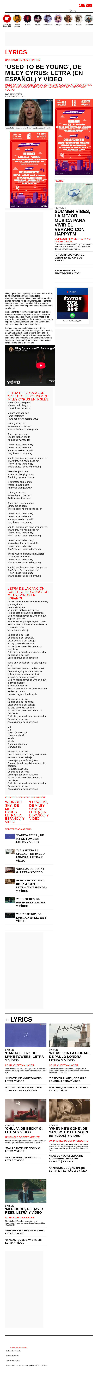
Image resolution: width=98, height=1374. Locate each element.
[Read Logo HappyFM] (19, 5)
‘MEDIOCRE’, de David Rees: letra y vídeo (30, 902)
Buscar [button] (91, 11)
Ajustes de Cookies (13, 1361)
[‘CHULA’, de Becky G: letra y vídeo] (10, 870)
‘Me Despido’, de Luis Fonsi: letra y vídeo (31, 918)
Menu (6, 11)
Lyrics (16, 52)
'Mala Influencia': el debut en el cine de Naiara (69, 257)
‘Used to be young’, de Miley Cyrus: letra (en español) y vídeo (44, 73)
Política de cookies (12, 1356)
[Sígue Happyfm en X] (87, 6)
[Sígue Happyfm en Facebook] (80, 6)
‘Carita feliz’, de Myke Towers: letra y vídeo (30, 839)
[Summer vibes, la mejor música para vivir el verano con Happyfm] (74, 194)
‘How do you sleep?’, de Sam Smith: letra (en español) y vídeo (66, 1158)
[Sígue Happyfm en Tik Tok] (90, 6)
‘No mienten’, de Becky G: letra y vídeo (22, 1159)
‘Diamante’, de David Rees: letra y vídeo (23, 1241)
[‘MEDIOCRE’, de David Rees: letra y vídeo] (10, 900)
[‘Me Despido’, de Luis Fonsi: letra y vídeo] (10, 915)
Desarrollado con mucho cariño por (26, 1365)
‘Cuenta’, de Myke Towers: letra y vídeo (23, 1079)
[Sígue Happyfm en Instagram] (83, 6)
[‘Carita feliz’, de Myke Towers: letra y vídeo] (10, 836)
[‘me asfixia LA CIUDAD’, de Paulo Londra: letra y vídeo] (10, 851)
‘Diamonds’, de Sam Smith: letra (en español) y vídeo (68, 1169)
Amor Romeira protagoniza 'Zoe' (67, 272)
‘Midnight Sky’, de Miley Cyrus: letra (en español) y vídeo (14, 812)
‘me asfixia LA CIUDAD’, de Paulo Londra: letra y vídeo (30, 855)
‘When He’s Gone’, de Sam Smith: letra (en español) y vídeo (31, 885)
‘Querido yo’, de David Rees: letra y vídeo (24, 1232)
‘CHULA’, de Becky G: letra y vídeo (30, 870)
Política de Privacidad (13, 1351)
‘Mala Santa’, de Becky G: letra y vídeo (23, 1149)
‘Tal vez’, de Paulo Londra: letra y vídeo (68, 1089)
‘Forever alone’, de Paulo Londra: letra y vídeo (68, 1079)
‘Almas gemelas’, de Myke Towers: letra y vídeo (23, 1089)
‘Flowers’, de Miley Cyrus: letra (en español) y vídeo (39, 810)
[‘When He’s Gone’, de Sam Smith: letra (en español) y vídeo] (10, 881)
